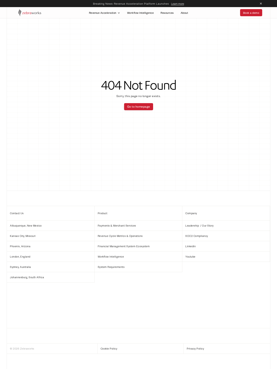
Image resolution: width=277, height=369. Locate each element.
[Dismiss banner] (261, 3)
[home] (30, 12)
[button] (51, 225)
